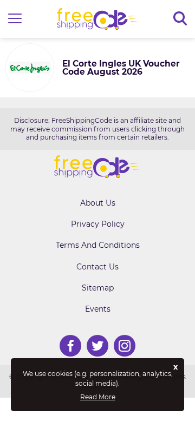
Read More (97, 397)
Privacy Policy (98, 224)
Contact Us (97, 267)
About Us (97, 203)
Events (97, 309)
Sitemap (98, 288)
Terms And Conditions (98, 245)
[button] (15, 19)
